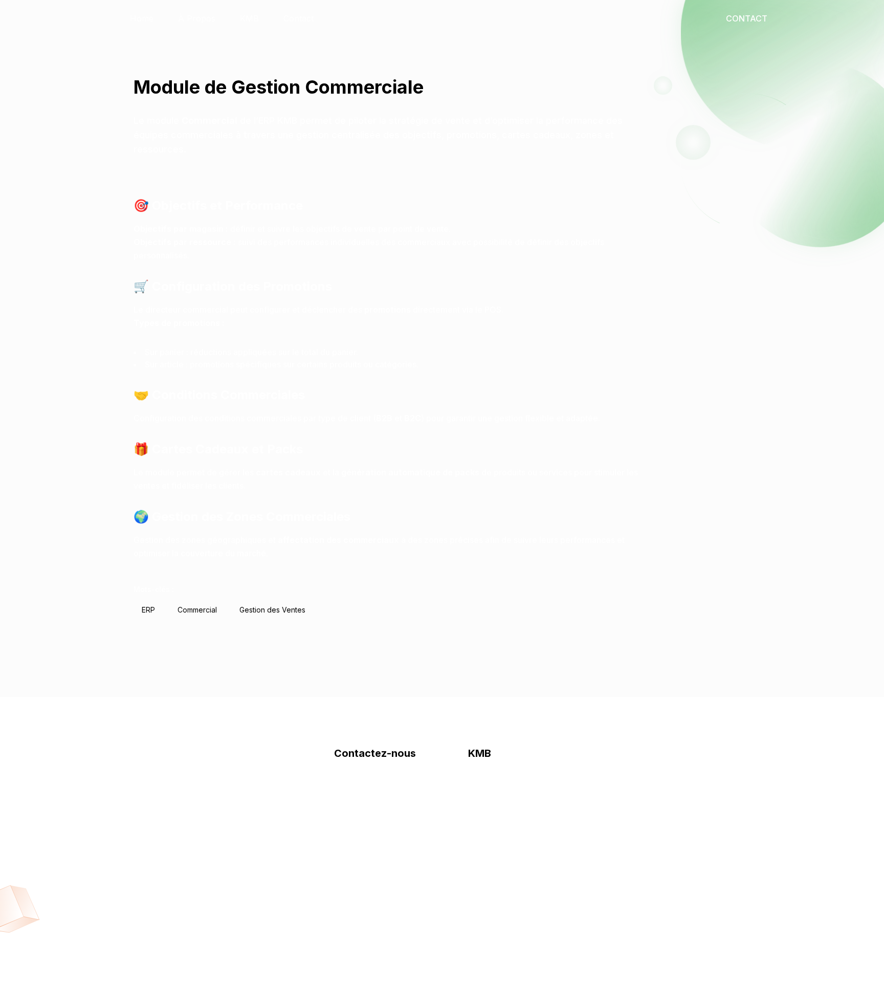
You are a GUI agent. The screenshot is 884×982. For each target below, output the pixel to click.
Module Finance (499, 848)
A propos (352, 787)
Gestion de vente (500, 807)
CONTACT (746, 18)
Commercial (197, 609)
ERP (148, 609)
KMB (249, 18)
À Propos (196, 18)
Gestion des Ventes (272, 609)
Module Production (505, 889)
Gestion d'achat (498, 828)
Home (141, 18)
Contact (298, 18)
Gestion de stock (500, 787)
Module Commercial (507, 869)
